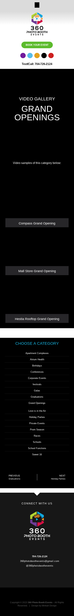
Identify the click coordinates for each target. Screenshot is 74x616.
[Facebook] (30, 55)
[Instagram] (23, 55)
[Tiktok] (44, 55)
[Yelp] (37, 55)
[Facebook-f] (30, 546)
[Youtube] (51, 55)
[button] (37, 5)
